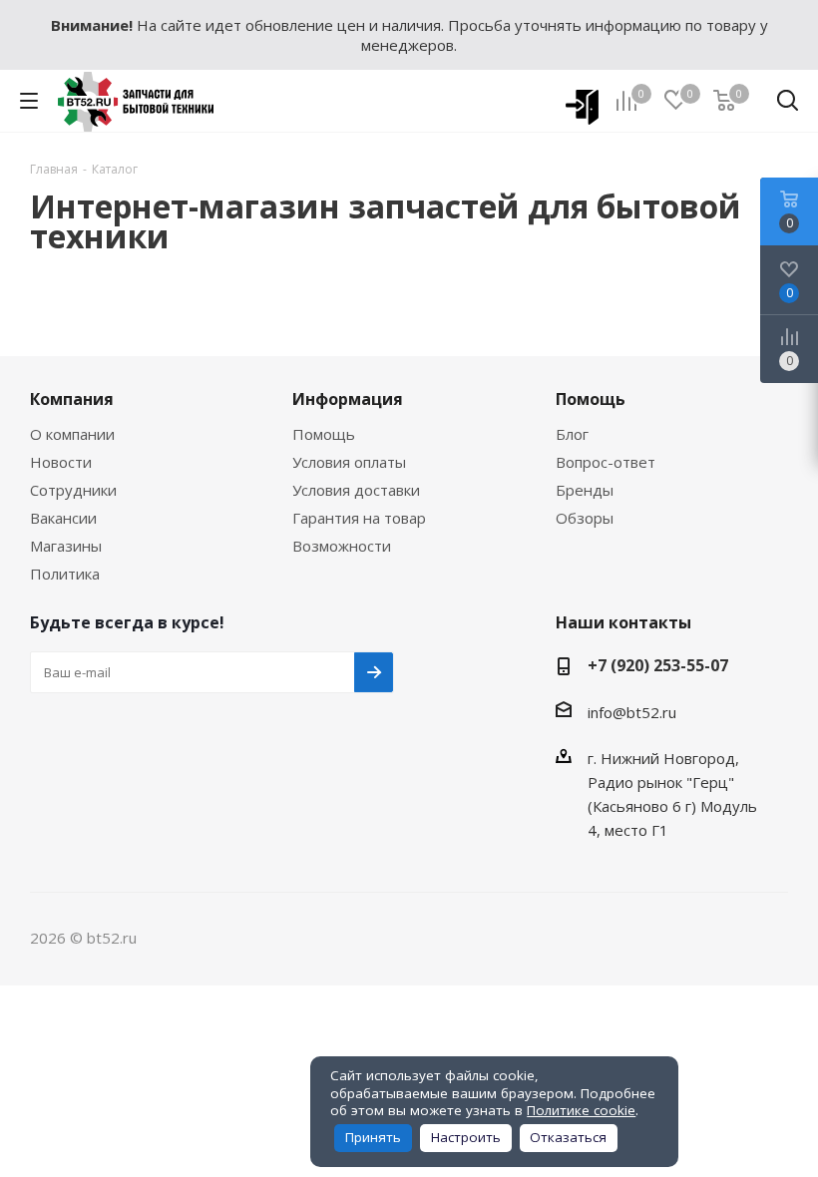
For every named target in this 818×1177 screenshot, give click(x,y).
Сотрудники (73, 490)
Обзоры (585, 518)
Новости (61, 462)
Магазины (66, 546)
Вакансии (63, 518)
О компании (72, 434)
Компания (72, 399)
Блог (572, 434)
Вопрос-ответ (605, 462)
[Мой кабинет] (575, 101)
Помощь (323, 434)
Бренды (585, 490)
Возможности (341, 546)
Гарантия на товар (359, 518)
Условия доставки (356, 490)
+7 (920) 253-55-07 (658, 665)
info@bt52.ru (632, 712)
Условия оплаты (349, 462)
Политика (65, 574)
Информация (347, 399)
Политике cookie (581, 1110)
